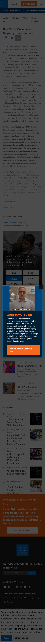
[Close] (40, 286)
